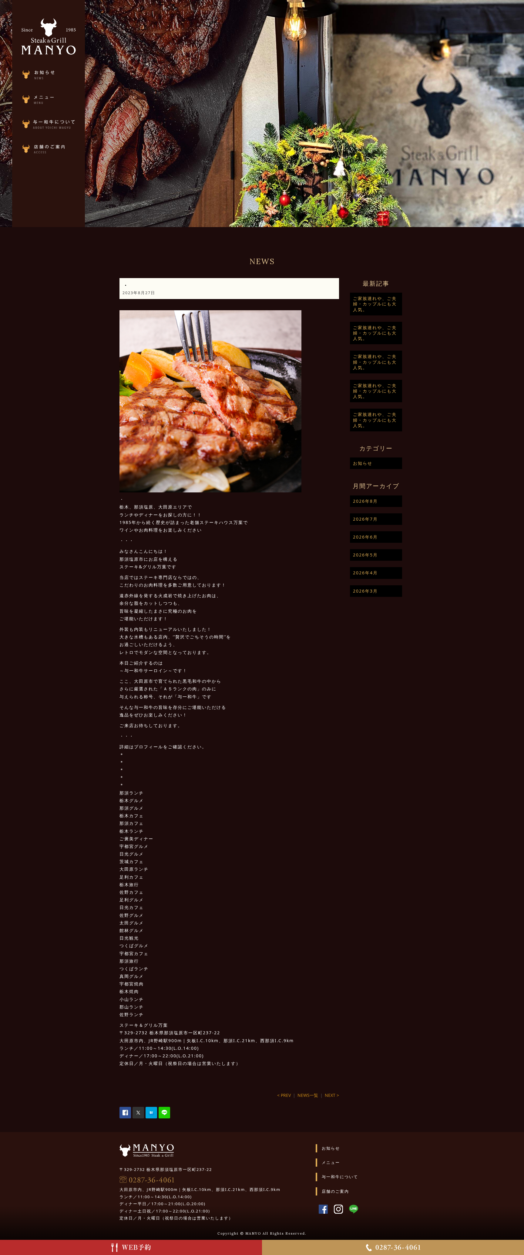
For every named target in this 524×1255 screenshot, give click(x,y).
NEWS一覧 (307, 1095)
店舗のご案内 (335, 1191)
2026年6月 (365, 537)
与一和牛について (340, 1176)
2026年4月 (365, 573)
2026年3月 (365, 591)
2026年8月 (365, 501)
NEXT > (332, 1095)
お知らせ (362, 463)
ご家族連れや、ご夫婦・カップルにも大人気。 (375, 303)
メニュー (331, 1162)
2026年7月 (365, 519)
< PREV (284, 1095)
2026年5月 (365, 555)
